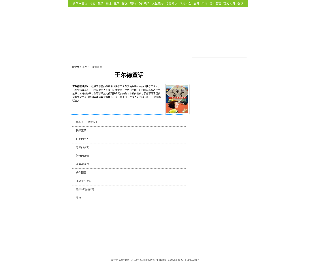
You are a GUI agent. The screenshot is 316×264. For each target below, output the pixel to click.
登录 (240, 3)
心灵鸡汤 (144, 3)
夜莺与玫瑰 (82, 164)
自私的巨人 (82, 138)
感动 (133, 3)
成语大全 (185, 3)
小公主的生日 (83, 180)
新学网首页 (80, 3)
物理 (109, 3)
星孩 (78, 197)
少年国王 (81, 172)
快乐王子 (81, 130)
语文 (92, 3)
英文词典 (229, 3)
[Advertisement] (130, 36)
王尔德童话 (96, 67)
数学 (101, 3)
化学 (117, 3)
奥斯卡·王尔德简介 (86, 122)
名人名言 (215, 3)
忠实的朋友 (82, 147)
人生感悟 (157, 3)
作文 (125, 3)
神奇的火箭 (82, 155)
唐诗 (196, 3)
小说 (84, 67)
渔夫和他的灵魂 (85, 189)
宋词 (204, 3)
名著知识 (171, 3)
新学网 (75, 67)
